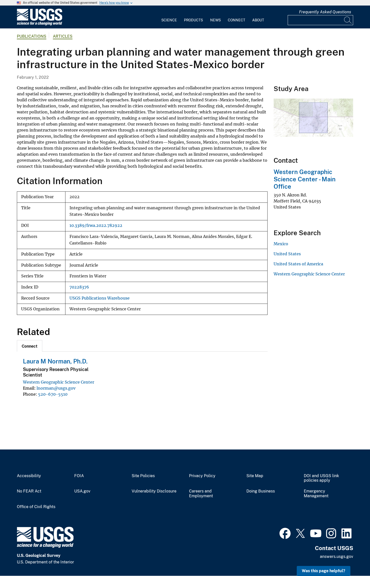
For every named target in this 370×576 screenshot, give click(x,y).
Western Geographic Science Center (58, 382)
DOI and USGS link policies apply (321, 478)
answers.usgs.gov (336, 556)
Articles (62, 36)
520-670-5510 (52, 394)
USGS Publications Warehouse (99, 298)
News (215, 20)
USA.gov (82, 491)
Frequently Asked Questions (325, 12)
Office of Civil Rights (36, 507)
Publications (31, 36)
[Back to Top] (352, 558)
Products (193, 20)
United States (287, 253)
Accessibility (29, 476)
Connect (236, 20)
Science (169, 20)
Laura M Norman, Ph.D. (55, 361)
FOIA (79, 476)
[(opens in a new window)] (285, 533)
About (258, 20)
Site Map (254, 476)
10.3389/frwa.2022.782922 (95, 225)
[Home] (39, 24)
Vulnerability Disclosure (154, 491)
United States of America (298, 263)
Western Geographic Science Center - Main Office (305, 179)
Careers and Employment (201, 493)
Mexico (281, 243)
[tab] (29, 346)
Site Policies (143, 476)
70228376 (79, 287)
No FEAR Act (29, 491)
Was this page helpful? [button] (323, 570)
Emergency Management (316, 493)
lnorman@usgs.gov (56, 388)
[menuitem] (169, 17)
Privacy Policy (202, 476)
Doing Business (260, 491)
